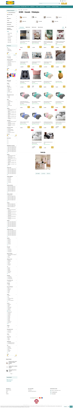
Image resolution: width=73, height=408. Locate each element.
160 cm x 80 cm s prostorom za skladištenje (12, 215)
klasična (9, 295)
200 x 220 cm (9, 65)
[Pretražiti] (59, 3)
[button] (66, 3)
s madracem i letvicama (11, 132)
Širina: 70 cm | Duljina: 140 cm (12, 205)
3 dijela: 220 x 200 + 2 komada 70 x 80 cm (12, 118)
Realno (9, 102)
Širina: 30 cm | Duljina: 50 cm (11, 186)
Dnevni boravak (10, 36)
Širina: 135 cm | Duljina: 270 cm (12, 150)
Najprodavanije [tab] (40, 27)
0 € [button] (64, 3)
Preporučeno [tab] (22, 27)
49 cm (9, 84)
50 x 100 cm (9, 177)
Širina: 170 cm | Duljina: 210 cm (12, 231)
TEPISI (37, 6)
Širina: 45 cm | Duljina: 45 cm (11, 189)
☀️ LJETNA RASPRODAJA (16, 6)
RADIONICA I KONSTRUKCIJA (9, 29)
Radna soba (9, 42)
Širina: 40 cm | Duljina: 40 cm (11, 187)
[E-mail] (60, 1)
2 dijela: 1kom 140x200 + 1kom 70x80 (12, 111)
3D (8, 296)
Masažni (9, 269)
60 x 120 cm (9, 179)
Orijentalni (9, 347)
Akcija (9, 48)
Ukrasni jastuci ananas (59, 81)
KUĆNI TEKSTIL (42, 6)
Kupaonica (9, 37)
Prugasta (9, 100)
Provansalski (9, 348)
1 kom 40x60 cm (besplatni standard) (11, 125)
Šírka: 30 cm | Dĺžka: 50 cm (11, 206)
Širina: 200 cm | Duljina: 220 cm (12, 225)
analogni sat (9, 281)
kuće (8, 297)
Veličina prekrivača (10, 229)
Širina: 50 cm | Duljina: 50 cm (11, 190)
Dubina (8, 83)
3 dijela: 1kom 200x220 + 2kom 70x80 (12, 115)
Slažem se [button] (71, 406)
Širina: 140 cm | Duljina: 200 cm (12, 221)
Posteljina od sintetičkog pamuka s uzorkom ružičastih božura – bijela (60, 42)
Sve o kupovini (30, 388)
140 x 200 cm (9, 63)
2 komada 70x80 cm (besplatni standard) (12, 122)
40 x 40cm (9, 239)
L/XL (8, 327)
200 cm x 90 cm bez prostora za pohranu (12, 216)
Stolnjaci (9, 272)
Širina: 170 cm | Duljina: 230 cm (12, 232)
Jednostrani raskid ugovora (32, 391)
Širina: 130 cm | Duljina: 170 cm (12, 169)
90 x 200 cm (9, 62)
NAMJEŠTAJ (32, 6)
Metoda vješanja (9, 253)
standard (9, 299)
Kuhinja (9, 34)
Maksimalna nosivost (10, 94)
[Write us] (51, 394)
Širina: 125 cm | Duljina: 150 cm (12, 168)
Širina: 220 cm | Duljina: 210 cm (12, 61)
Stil (7, 345)
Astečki (9, 305)
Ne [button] (68, 406)
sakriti (8, 323)
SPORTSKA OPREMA (55, 6)
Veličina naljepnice (10, 176)
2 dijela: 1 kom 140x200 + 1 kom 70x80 (12, 164)
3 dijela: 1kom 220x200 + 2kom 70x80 (12, 116)
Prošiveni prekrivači (10, 129)
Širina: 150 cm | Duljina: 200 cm (12, 171)
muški (9, 291)
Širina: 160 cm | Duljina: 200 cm (12, 173)
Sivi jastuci (9, 81)
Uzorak (8, 303)
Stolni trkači (9, 271)
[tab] (63, 27)
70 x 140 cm (9, 330)
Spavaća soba (10, 33)
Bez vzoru (9, 322)
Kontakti (7, 393)
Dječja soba (9, 39)
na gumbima (9, 276)
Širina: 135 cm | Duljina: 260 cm (12, 149)
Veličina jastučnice (10, 185)
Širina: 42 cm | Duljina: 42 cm (11, 188)
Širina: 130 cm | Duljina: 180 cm (12, 170)
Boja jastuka (9, 80)
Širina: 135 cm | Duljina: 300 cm (12, 151)
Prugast (9, 317)
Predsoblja (9, 40)
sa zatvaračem (10, 277)
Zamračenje (9, 336)
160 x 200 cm (9, 60)
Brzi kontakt (9, 381)
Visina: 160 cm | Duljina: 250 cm (12, 146)
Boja (7, 72)
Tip (7, 47)
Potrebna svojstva (10, 127)
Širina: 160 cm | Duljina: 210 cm (12, 230)
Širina (8, 354)
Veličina (8, 108)
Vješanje (9, 270)
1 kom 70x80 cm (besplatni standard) (11, 123)
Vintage (9, 351)
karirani (9, 318)
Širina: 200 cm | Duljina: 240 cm (12, 234)
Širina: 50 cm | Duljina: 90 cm (11, 204)
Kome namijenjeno (10, 286)
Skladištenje (9, 341)
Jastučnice (8, 120)
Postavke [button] (65, 406)
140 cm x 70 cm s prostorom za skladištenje (12, 211)
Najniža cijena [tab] (28, 27)
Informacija (8, 388)
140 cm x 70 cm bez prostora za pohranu (12, 210)
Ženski (9, 290)
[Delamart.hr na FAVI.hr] (36, 401)
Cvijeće (9, 104)
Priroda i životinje (10, 101)
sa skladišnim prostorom (11, 342)
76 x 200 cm (9, 182)
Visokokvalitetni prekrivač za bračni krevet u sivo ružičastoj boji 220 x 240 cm (25, 102)
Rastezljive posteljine (11, 130)
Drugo (11, 373)
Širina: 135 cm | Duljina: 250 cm (12, 148)
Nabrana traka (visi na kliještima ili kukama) (12, 255)
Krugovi (9, 257)
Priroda (9, 319)
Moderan (9, 346)
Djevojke (9, 289)
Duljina (8, 68)
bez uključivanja (10, 278)
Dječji (8, 292)
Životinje (9, 103)
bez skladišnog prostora (11, 343)
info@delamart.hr (10, 379)
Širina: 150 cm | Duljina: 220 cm (12, 172)
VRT (28, 6)
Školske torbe (10, 50)
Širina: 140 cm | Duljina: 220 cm (12, 222)
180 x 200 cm (9, 64)
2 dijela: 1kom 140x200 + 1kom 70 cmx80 (12, 161)
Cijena (8, 52)
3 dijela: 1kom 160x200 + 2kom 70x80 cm (12, 113)
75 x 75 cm (9, 181)
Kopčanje (8, 275)
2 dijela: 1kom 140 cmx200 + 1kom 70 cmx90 (11, 157)
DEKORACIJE (48, 6)
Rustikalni (9, 350)
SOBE (8, 31)
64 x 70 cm (9, 180)
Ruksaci (9, 268)
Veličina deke (9, 167)
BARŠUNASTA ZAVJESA (11, 145)
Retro (8, 349)
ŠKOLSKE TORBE (24, 6)
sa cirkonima (9, 321)
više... (7, 66)
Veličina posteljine (10, 59)
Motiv (8, 99)
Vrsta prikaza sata (10, 280)
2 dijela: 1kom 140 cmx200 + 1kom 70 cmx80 (11, 156)
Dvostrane (9, 128)
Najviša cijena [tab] (34, 27)
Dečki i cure (9, 288)
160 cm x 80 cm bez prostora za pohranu (12, 213)
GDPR (7, 391)
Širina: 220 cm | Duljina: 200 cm (12, 226)
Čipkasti (9, 320)
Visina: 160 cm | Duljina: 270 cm (12, 147)
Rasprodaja (9, 49)
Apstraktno (9, 304)
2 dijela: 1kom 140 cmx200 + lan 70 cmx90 (12, 159)
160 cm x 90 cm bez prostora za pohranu (12, 218)
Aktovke (9, 267)
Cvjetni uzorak (10, 105)
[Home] (10, 3)
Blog (6, 392)
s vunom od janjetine (10, 300)
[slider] (7, 53)
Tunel (8, 256)
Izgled (8, 294)
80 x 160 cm (9, 331)
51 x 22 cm (9, 178)
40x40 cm (9, 240)
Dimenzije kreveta (10, 329)
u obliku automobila (10, 298)
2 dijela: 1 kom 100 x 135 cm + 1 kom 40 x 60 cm (12, 110)
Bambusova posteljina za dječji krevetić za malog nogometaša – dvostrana (48, 42)
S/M (8, 326)
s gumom (9, 131)
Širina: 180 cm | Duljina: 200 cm (12, 224)
